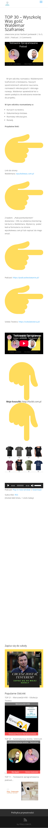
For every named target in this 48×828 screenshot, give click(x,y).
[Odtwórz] (8, 485)
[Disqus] (24, 533)
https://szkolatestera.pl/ (29, 321)
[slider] (38, 485)
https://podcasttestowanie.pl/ (26, 277)
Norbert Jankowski (28, 34)
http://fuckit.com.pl (32, 401)
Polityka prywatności (22, 812)
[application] (24, 485)
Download (37, 489)
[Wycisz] (32, 485)
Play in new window (21, 489)
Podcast (14, 37)
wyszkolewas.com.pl (25, 173)
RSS (16, 494)
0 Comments (25, 37)
